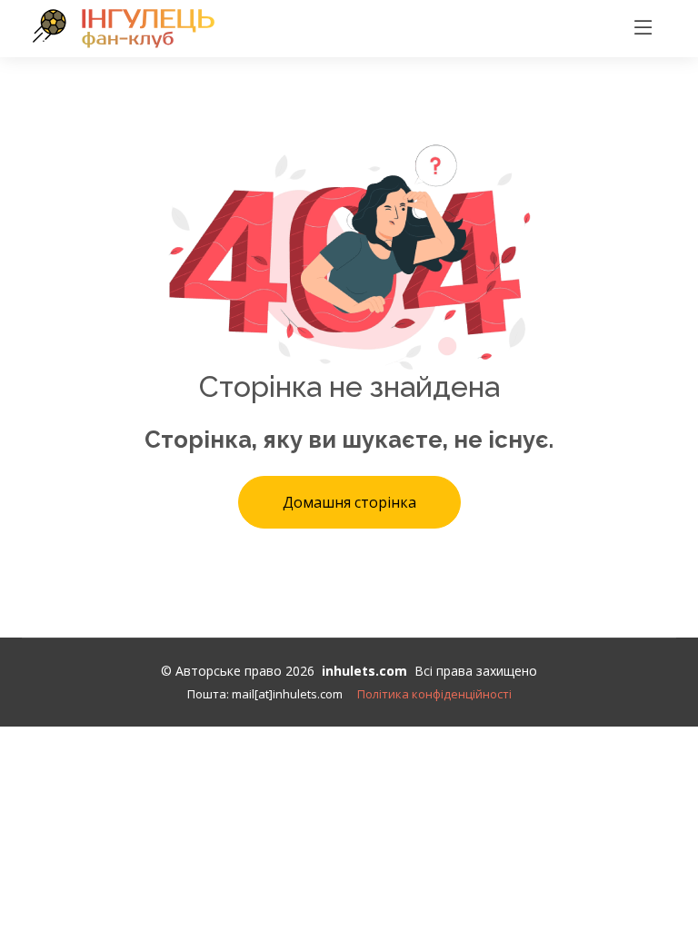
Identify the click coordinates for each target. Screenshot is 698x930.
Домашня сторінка (349, 502)
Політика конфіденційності (434, 694)
